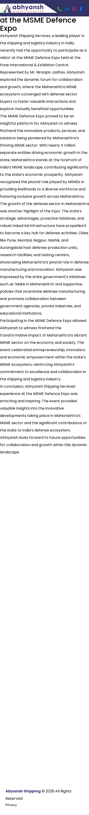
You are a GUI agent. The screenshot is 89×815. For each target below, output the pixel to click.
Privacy (11, 805)
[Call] (59, 9)
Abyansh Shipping (23, 791)
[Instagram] (74, 9)
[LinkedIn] (67, 9)
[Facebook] (81, 9)
